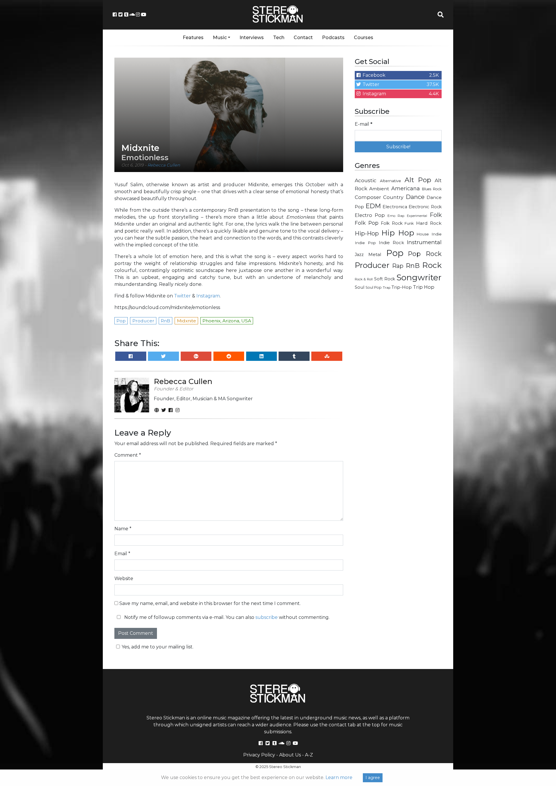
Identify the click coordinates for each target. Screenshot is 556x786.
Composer (368, 197)
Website (123, 578)
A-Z (309, 755)
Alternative (390, 180)
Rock (432, 265)
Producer (372, 265)
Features (193, 37)
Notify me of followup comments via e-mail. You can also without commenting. (226, 617)
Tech (278, 37)
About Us (290, 755)
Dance (415, 196)
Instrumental (424, 242)
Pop (394, 253)
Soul (359, 287)
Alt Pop (418, 180)
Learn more (338, 777)
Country (393, 197)
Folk (436, 214)
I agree (372, 777)
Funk (409, 223)
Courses (363, 37)
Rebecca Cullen (163, 165)
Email (122, 553)
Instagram (208, 296)
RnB (413, 266)
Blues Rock (432, 189)
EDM (373, 206)
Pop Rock (425, 253)
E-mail (363, 124)
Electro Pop (370, 215)
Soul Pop (373, 287)
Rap (397, 265)
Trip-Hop (402, 287)
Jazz (359, 254)
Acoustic (365, 180)
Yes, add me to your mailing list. (157, 647)
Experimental (417, 216)
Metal (374, 254)
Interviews (251, 37)
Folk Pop (366, 223)
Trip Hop (423, 287)
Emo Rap (395, 216)
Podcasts (333, 37)
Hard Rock (429, 223)
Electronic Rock (425, 206)
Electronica (395, 206)
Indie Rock (391, 242)
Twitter (182, 296)
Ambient (379, 188)
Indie (436, 234)
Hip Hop (397, 232)
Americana (405, 188)
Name (122, 528)
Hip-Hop (367, 233)
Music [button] (220, 37)
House (423, 234)
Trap (386, 288)
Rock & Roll (364, 279)
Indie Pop (365, 242)
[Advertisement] (398, 387)
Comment (127, 455)
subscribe (266, 617)
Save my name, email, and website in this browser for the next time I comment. (210, 603)
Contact (303, 37)
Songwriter (419, 277)
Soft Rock (384, 279)
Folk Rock (392, 223)
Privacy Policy (259, 755)
